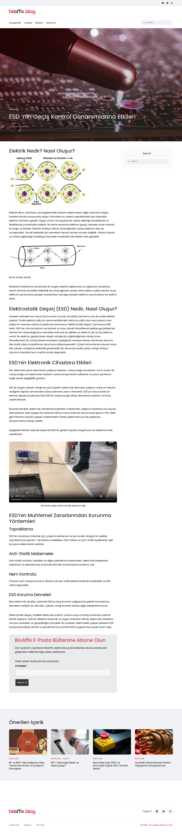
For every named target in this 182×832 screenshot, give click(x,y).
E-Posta (21, 666)
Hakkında (14, 825)
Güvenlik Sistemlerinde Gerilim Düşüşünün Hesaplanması (153, 764)
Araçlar (28, 22)
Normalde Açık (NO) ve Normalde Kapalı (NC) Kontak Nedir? (110, 765)
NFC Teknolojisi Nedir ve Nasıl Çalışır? (65, 764)
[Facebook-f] (157, 811)
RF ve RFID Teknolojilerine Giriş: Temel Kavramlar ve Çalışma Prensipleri (27, 765)
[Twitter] (163, 811)
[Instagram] (170, 811)
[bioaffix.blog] (22, 11)
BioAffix (41, 825)
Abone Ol (51, 22)
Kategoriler (15, 22)
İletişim (39, 22)
